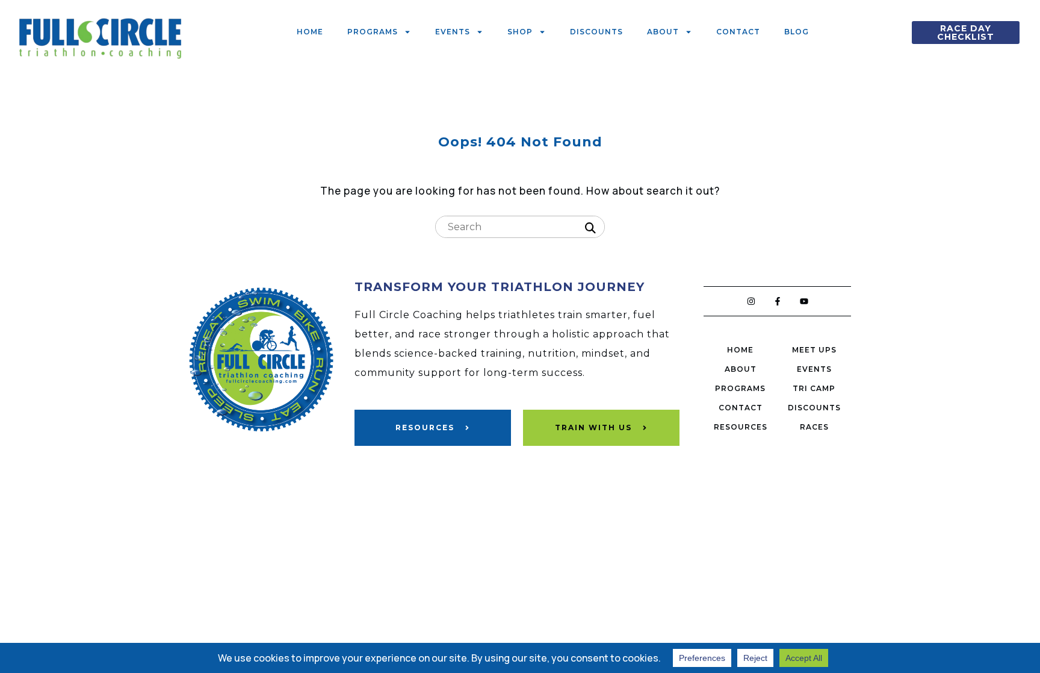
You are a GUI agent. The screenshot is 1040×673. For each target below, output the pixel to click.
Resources (740, 426)
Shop (520, 31)
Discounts (596, 31)
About (663, 31)
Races (814, 426)
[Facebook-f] (777, 301)
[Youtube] (804, 301)
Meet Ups (814, 349)
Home (310, 31)
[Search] (590, 228)
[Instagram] (751, 301)
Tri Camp (814, 388)
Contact (738, 31)
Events (452, 31)
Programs (372, 31)
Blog (796, 31)
